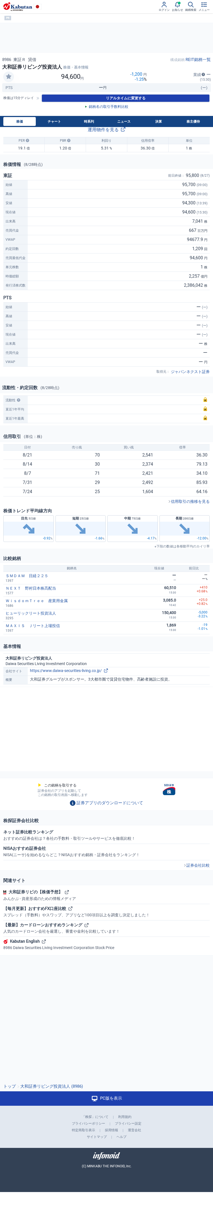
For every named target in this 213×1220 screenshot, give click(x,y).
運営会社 (134, 1130)
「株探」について (95, 1117)
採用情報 (111, 1130)
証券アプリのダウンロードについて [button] (110, 802)
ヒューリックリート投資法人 (31, 613)
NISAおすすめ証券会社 (71, 851)
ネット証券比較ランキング (69, 835)
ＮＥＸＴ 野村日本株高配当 (31, 588)
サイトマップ (97, 1137)
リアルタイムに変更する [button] (126, 98)
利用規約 (124, 1117)
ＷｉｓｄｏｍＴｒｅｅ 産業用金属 (37, 600)
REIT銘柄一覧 (198, 59)
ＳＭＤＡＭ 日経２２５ (27, 576)
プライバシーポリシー (88, 1123)
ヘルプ (121, 1137)
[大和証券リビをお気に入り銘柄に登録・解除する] (8, 77)
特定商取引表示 (83, 1130)
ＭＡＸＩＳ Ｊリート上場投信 (33, 625)
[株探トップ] (17, 6)
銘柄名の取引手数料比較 (108, 107)
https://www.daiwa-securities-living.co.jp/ (66, 670)
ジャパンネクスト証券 (190, 371)
